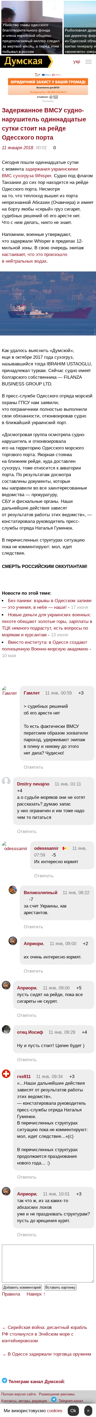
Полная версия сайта (18, 1394)
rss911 (24, 1076)
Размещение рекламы (57, 1394)
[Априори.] (13, 943)
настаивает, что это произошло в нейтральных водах (34, 258)
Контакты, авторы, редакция (24, 1401)
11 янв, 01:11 (68, 784)
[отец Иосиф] (6, 1032)
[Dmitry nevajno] (6, 784)
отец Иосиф (30, 1032)
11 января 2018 (17, 147)
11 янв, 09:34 (49, 1076)
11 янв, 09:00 (63, 943)
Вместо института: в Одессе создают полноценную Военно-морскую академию (45, 646)
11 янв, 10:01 (56, 1194)
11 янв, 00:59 (58, 693)
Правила (11, 1294)
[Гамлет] (9, 693)
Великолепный (40, 892)
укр (76, 61)
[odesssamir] (14, 848)
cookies (54, 1410)
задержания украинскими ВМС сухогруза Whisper (40, 172)
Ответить (33, 767)
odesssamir (46, 848)
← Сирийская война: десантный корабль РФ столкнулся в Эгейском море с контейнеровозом (44, 1334)
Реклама (48, 101)
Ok (73, 1410)
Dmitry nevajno (33, 784)
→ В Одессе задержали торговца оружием (46, 1354)
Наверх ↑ (36, 1294)
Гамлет (32, 693)
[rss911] (6, 1076)
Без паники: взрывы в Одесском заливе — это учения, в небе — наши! (46, 604)
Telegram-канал (71, 1401)
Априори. (34, 943)
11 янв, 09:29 (62, 1032)
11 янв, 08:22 (76, 892)
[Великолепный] (13, 892)
